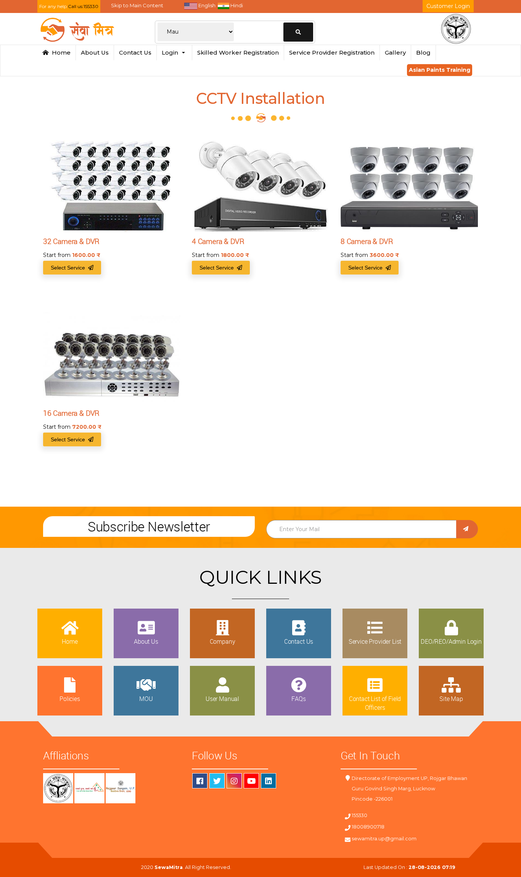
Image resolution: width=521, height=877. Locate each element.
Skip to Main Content (137, 5)
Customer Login (448, 6)
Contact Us (135, 52)
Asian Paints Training (439, 69)
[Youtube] (251, 780)
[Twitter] (217, 780)
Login (171, 52)
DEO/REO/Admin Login (451, 641)
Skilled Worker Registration (238, 52)
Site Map (451, 698)
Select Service (69, 268)
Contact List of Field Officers (375, 702)
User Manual (222, 698)
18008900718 (368, 827)
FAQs (298, 698)
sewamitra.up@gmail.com (384, 838)
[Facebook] (199, 780)
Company (222, 641)
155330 (359, 815)
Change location (298, 32)
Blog (423, 52)
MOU (146, 698)
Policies (69, 698)
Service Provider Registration (332, 52)
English (206, 5)
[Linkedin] (268, 780)
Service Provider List (375, 641)
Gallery (395, 52)
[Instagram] (234, 780)
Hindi (236, 5)
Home (60, 52)
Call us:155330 (83, 6)
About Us (95, 52)
